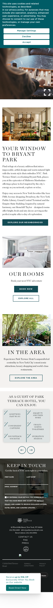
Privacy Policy (42, 565)
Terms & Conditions (29, 565)
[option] (26, 426)
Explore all (26, 298)
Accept (26, 42)
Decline (26, 36)
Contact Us (25, 537)
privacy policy (16, 10)
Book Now (26, 289)
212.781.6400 (14, 530)
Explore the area (26, 378)
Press (25, 543)
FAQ (25, 540)
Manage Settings (26, 31)
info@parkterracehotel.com (32, 530)
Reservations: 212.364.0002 (26, 533)
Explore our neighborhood (25, 222)
